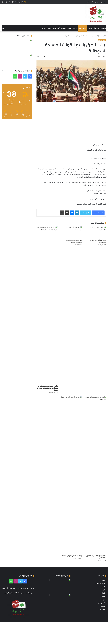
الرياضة (75, 28)
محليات (90, 28)
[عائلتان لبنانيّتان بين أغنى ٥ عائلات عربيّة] (95, 232)
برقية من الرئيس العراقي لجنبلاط (72, 555)
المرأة (49, 28)
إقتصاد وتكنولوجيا (66, 28)
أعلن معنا (87, 2)
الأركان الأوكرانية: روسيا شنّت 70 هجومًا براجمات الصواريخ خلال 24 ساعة (47, 388)
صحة (54, 28)
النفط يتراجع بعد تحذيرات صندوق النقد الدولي (96, 556)
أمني (58, 28)
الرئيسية (103, 28)
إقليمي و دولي (82, 28)
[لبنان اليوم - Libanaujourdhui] (95, 14)
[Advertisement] (36, 12)
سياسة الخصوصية (28, 588)
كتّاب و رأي (101, 603)
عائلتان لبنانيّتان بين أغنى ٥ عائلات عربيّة (98, 241)
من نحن (103, 2)
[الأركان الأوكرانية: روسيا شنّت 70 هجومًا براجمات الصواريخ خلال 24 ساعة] (47, 305)
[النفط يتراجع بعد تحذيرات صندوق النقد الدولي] (95, 475)
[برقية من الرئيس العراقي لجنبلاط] (71, 475)
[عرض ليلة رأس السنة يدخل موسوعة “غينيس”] (71, 232)
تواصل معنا (95, 2)
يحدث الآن (96, 28)
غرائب (103, 599)
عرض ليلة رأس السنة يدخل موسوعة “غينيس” (74, 241)
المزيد (44, 28)
